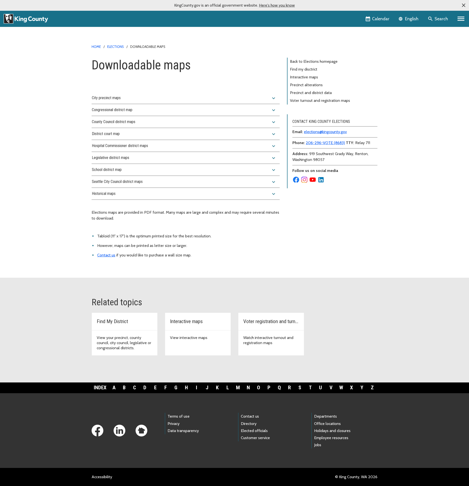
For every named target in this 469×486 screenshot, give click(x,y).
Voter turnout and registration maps (320, 100)
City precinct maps (184, 98)
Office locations (327, 423)
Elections (115, 47)
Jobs (317, 445)
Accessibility (102, 477)
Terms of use (179, 416)
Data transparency (183, 430)
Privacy (174, 423)
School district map (184, 170)
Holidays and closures (332, 430)
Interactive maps (304, 77)
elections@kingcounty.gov (325, 131)
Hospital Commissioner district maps (184, 146)
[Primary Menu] (461, 19)
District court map (184, 134)
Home (96, 47)
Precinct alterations (306, 85)
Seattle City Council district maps (184, 182)
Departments (325, 416)
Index (100, 388)
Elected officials (254, 430)
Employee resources (331, 437)
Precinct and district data (311, 92)
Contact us (106, 255)
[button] (463, 5)
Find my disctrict (303, 69)
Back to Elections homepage (314, 61)
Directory (248, 423)
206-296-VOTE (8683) (325, 142)
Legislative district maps (184, 158)
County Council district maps (184, 122)
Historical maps (184, 194)
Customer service (255, 437)
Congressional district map (184, 110)
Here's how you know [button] (277, 5)
